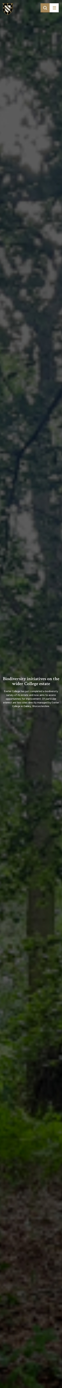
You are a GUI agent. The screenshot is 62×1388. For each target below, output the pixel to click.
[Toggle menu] (54, 7)
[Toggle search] (45, 7)
